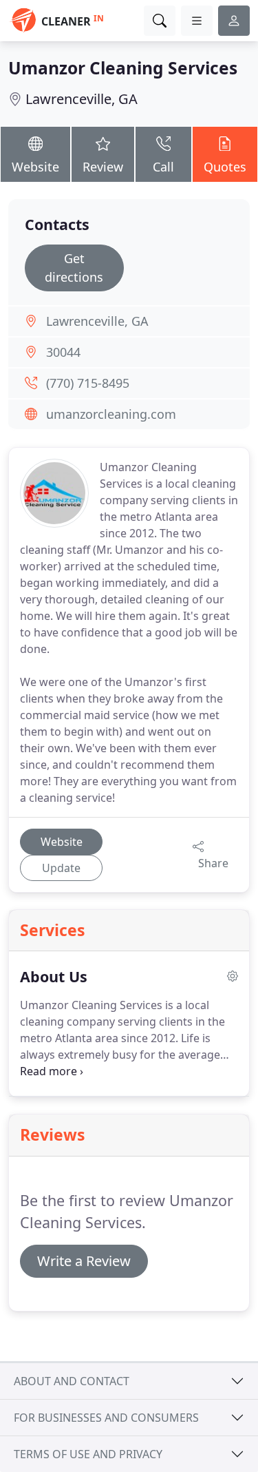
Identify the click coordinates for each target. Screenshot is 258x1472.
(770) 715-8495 (87, 383)
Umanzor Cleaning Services (122, 67)
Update (61, 867)
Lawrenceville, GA (81, 99)
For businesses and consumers (106, 1417)
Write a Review (84, 1261)
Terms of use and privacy (88, 1454)
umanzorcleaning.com (111, 414)
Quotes (225, 166)
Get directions (74, 267)
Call (163, 166)
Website (35, 166)
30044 (63, 352)
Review (103, 166)
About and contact (71, 1381)
